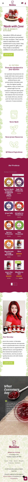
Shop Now (8, 55)
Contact (17, 463)
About (16, 461)
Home (6, 461)
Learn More (8, 363)
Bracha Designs (7, 476)
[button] (12, 424)
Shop (11, 461)
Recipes (21, 461)
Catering (10, 463)
